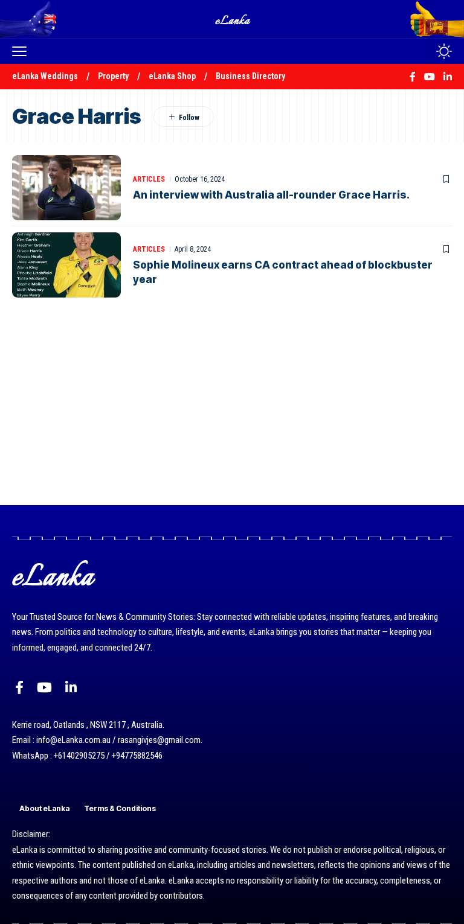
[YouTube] (44, 688)
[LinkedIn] (71, 688)
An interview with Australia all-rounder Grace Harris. (271, 195)
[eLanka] (233, 19)
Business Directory (250, 76)
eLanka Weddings (45, 76)
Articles (149, 179)
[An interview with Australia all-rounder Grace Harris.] (66, 187)
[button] (22, 51)
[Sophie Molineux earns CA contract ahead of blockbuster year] (66, 265)
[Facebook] (19, 688)
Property (113, 76)
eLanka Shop (172, 76)
